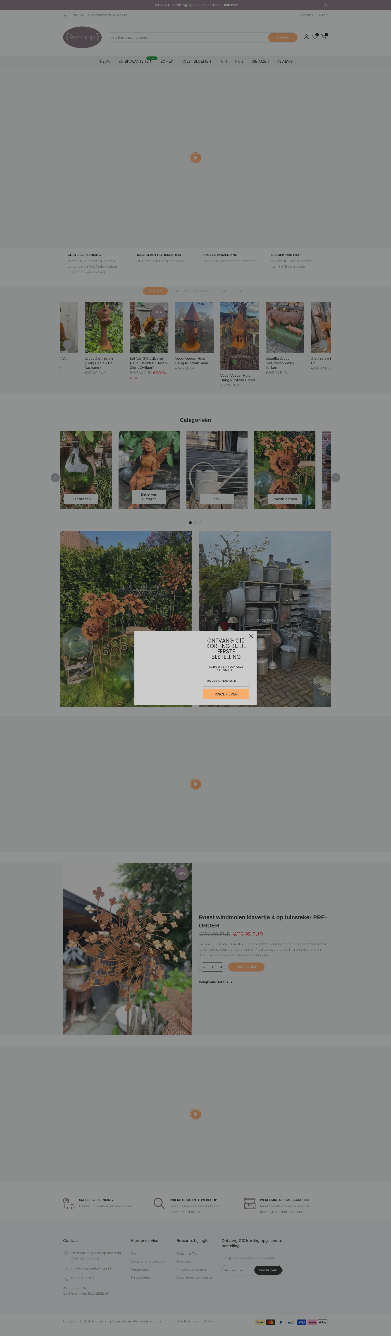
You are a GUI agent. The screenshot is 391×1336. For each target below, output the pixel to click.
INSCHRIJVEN (226, 694)
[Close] (251, 636)
